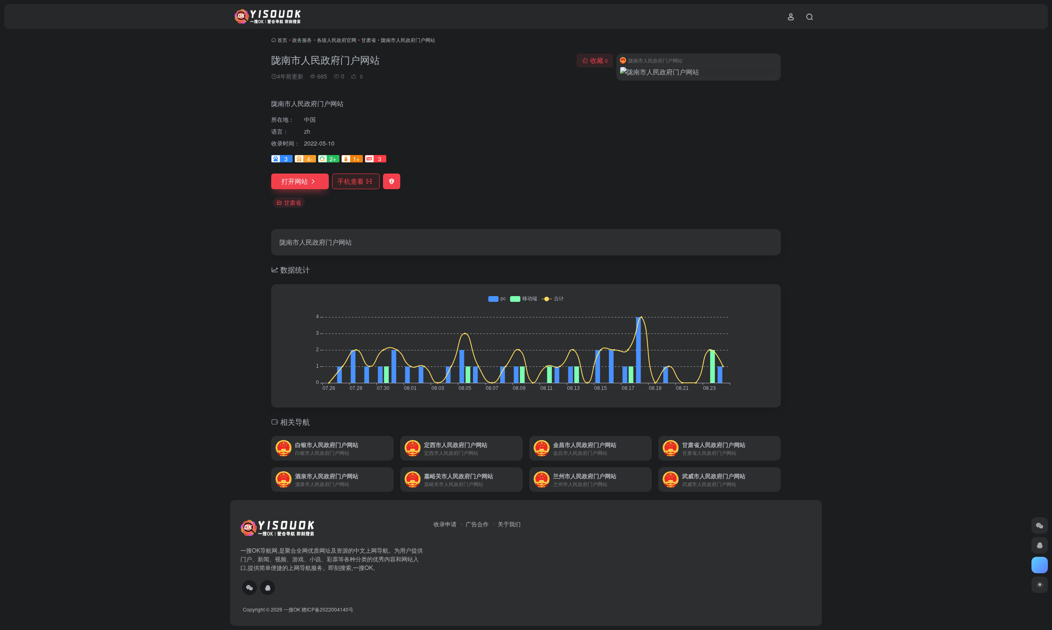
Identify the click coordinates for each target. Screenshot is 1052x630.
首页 (282, 39)
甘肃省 (368, 39)
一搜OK (292, 609)
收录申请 (445, 524)
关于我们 (509, 524)
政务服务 (302, 39)
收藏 (599, 60)
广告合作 (477, 524)
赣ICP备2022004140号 (327, 609)
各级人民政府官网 (336, 39)
